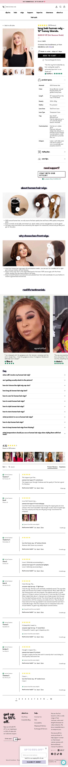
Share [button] (42, 488)
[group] (12, 445)
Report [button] (38, 488)
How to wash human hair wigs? (14, 401)
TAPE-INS (39, 12)
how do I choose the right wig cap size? (16, 385)
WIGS (22, 12)
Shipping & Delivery (40, 726)
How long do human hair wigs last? (15, 391)
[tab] (52, 467)
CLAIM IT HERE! (34, 762)
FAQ (35, 720)
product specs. (47, 80)
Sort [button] (4, 467)
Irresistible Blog (26, 720)
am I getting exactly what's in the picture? (17, 380)
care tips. (45, 159)
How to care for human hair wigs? (14, 396)
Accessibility (38, 723)
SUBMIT (16, 739)
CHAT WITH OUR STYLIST (47, 174)
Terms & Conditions (11, 760)
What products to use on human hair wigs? (18, 417)
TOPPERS (30, 12)
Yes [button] (35, 488)
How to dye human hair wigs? (13, 422)
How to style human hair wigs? (13, 406)
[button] (51, 25)
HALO (15, 12)
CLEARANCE (49, 12)
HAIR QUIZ (34, 17)
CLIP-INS (7, 12)
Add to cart (49, 56)
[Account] (56, 7)
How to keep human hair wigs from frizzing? (18, 427)
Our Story (24, 717)
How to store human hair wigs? (14, 412)
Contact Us (37, 717)
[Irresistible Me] (9, 6)
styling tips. (46, 152)
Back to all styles (10, 25)
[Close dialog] (45, 748)
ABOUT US (59, 12)
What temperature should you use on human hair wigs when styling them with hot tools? (32, 433)
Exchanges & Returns (40, 729)
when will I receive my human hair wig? (16, 375)
